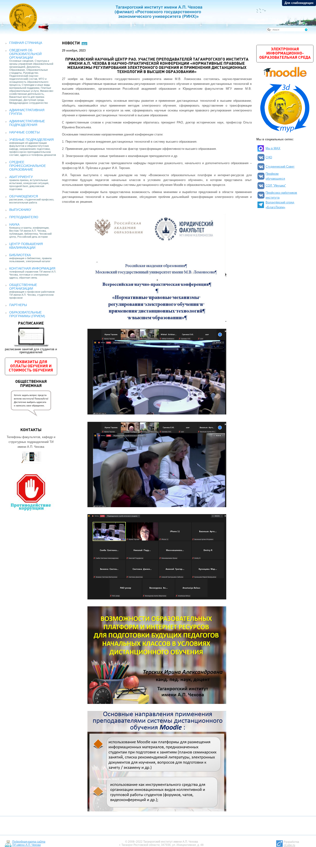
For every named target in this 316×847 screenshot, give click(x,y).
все (84, 43)
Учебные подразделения (31, 139)
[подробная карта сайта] (8, 843)
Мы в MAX (273, 148)
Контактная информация (32, 268)
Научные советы (24, 132)
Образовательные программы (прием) (27, 314)
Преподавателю (23, 217)
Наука (14, 224)
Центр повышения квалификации (26, 245)
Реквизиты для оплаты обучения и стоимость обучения (31, 366)
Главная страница (25, 43)
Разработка (291, 843)
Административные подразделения (27, 123)
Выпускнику (20, 210)
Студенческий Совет (280, 166)
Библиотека (20, 255)
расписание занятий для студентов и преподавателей (31, 338)
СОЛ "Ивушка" (276, 185)
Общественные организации (23, 286)
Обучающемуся (23, 196)
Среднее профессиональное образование (27, 165)
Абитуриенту (21, 177)
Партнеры (18, 305)
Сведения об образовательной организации (25, 53)
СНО (269, 157)
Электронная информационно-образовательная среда (285, 53)
